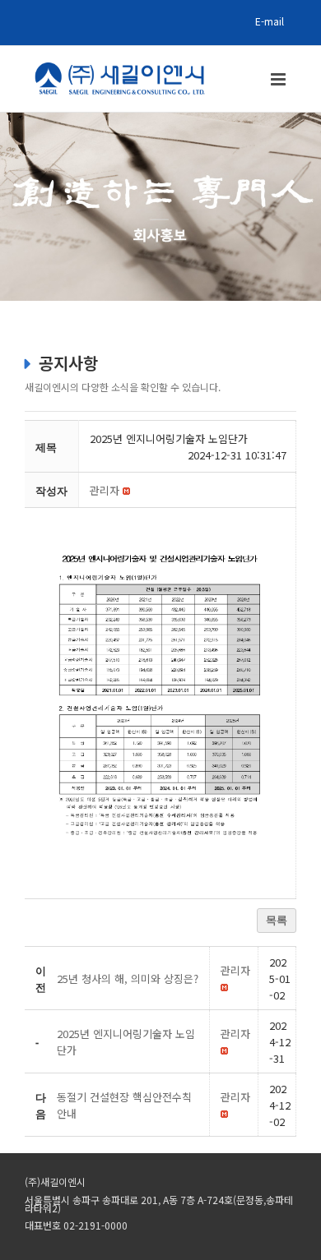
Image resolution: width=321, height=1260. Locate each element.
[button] (104, 490)
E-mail (269, 21)
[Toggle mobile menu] (279, 79)
